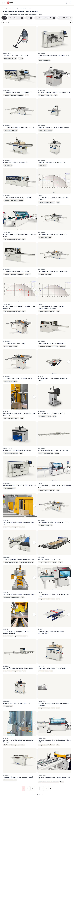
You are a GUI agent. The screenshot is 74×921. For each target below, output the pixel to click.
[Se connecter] (70, 2)
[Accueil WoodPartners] (9, 2)
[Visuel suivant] (68, 75)
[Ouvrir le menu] (3, 2)
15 (41, 788)
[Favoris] (66, 2)
